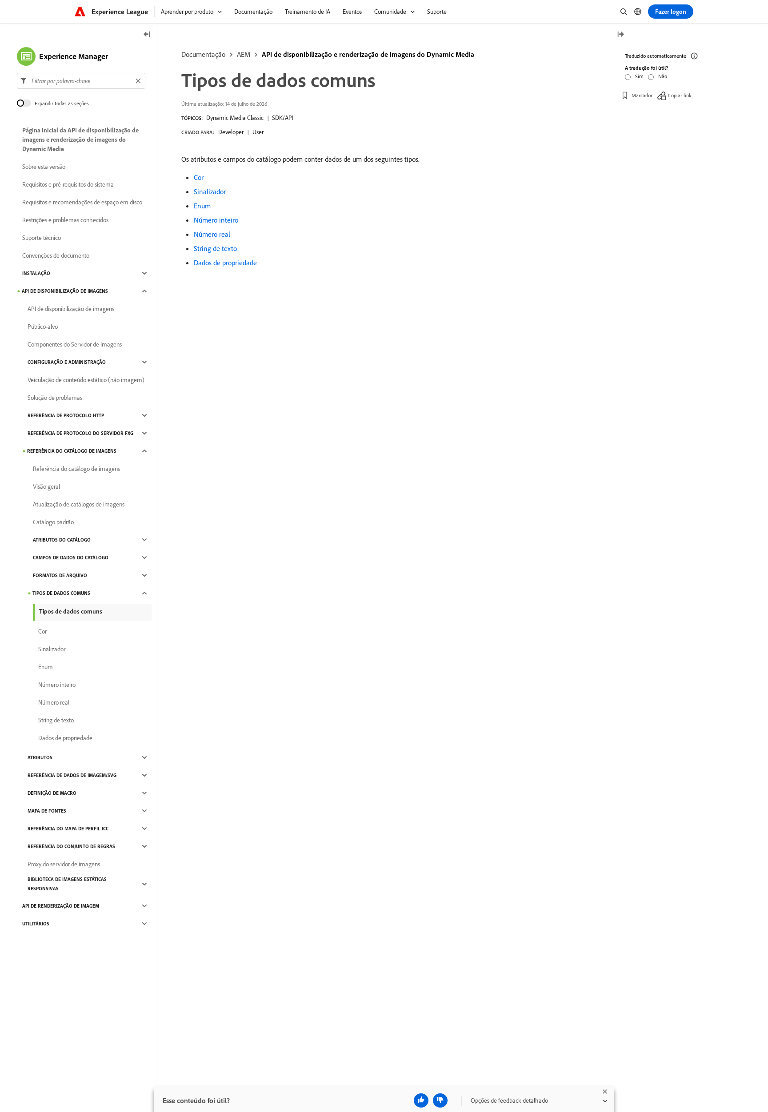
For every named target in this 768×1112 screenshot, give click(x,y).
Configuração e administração (67, 362)
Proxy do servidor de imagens (64, 864)
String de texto (215, 248)
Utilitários (35, 924)
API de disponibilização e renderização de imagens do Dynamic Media (368, 54)
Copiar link (680, 95)
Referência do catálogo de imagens (71, 451)
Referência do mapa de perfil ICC (68, 828)
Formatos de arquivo (60, 575)
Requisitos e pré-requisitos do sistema (68, 184)
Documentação (203, 54)
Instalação (36, 273)
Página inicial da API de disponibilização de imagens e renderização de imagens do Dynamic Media (80, 139)
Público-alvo (43, 327)
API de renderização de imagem (60, 906)
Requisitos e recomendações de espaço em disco (82, 202)
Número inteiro (216, 219)
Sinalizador (210, 191)
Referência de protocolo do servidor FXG (80, 433)
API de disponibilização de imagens (65, 291)
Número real (212, 234)
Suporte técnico (41, 238)
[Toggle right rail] (620, 35)
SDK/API (282, 118)
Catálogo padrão (53, 522)
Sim (639, 76)
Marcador (642, 95)
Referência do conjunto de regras (71, 846)
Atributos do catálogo (62, 540)
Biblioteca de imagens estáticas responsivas (67, 884)
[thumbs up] (421, 1100)
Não (662, 76)
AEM (243, 54)
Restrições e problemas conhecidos (65, 220)
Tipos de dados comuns (61, 593)
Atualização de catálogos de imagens (78, 504)
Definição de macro (52, 793)
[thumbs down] (440, 1100)
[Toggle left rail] (147, 35)
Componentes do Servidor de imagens (75, 344)
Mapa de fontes (47, 811)
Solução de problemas (55, 398)
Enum (202, 205)
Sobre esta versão (43, 167)
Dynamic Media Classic (235, 118)
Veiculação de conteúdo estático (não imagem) (86, 380)
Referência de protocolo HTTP (66, 415)
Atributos (40, 757)
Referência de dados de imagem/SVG (72, 775)
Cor (199, 177)
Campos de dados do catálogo (70, 557)
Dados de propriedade (225, 262)
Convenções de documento (55, 255)
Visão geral (46, 486)
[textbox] (81, 81)
